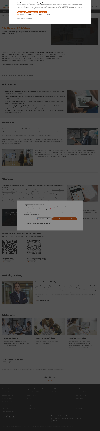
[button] (97, 107)
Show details (29, 18)
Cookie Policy (65, 6)
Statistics (40, 14)
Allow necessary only (32, 12)
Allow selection (43, 12)
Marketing (48, 14)
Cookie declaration (21, 18)
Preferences (31, 14)
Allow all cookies (22, 12)
